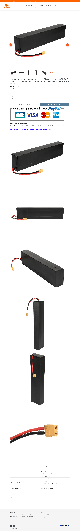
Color (12, 94)
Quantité (12, 98)
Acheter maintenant (55, 104)
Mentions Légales (14, 518)
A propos (12, 514)
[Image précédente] (10, 44)
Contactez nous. (44, 517)
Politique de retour (14, 516)
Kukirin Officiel (15, 528)
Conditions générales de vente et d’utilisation (25, 514)
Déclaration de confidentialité (26, 516)
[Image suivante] (67, 44)
